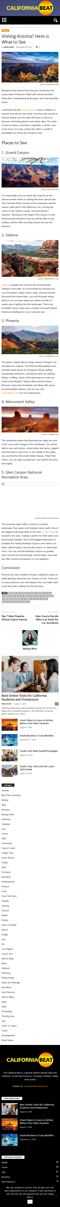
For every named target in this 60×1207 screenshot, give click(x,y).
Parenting (6, 973)
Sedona (5, 285)
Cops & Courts (8, 848)
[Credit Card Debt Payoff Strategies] (10, 755)
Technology (7, 1011)
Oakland (5, 968)
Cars (4, 829)
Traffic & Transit (9, 1026)
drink (4, 867)
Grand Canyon (28, 110)
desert (41, 593)
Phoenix (28, 599)
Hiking (20, 596)
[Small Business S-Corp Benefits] (10, 740)
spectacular (8, 602)
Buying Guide (8, 814)
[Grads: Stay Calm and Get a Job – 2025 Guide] (10, 771)
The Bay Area (8, 1016)
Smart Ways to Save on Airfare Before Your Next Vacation (36, 722)
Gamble (5, 901)
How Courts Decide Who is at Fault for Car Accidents (47, 619)
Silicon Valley (8, 997)
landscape (48, 596)
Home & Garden (9, 925)
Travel (11, 27)
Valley (26, 602)
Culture (5, 862)
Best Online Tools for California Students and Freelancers (24, 698)
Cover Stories (8, 858)
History (5, 920)
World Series (7, 1040)
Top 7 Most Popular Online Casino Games (14, 617)
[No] (56, 1195)
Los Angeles (7, 949)
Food (4, 891)
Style (4, 1006)
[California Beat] (30, 8)
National (18, 599)
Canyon (22, 593)
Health (5, 915)
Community (7, 843)
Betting (5, 800)
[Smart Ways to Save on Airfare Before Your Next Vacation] (10, 725)
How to (5, 930)
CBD (4, 838)
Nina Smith (6, 704)
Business (6, 810)
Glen (48, 593)
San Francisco (8, 992)
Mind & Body (8, 958)
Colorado (32, 593)
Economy (6, 872)
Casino (5, 834)
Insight (5, 934)
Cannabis (6, 824)
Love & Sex (7, 954)
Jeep (27, 596)
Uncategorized (8, 1035)
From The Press (9, 896)
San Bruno (6, 987)
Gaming (5, 906)
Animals (5, 790)
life (3, 944)
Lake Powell (49, 532)
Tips (4, 1021)
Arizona (13, 593)
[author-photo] (30, 638)
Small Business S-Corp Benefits (37, 735)
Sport (4, 1002)
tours (18, 602)
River (36, 599)
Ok (30, 1201)
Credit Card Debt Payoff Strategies (39, 750)
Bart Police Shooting (11, 795)
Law (3, 939)
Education (6, 877)
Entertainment (8, 882)
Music (4, 963)
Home (4, 27)
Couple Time (7, 853)
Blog (4, 805)
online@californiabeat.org (35, 1086)
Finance (5, 886)
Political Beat (8, 978)
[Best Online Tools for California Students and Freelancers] (30, 674)
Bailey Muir (9, 47)
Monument (7, 599)
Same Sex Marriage (11, 982)
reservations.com (10, 393)
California (6, 819)
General (5, 910)
